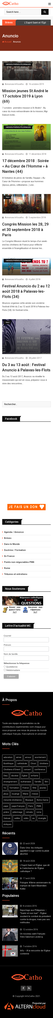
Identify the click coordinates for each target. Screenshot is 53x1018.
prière (6, 812)
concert (27, 769)
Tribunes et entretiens (15, 574)
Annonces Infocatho (14, 84)
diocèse (14, 775)
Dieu (6, 775)
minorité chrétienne (13, 800)
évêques (7, 824)
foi (5, 788)
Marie (25, 794)
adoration (8, 757)
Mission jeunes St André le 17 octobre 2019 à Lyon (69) (25, 96)
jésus (6, 794)
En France (9, 556)
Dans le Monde (12, 544)
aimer (18, 757)
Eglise (24, 775)
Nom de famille (11, 654)
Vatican (7, 818)
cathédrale (22, 763)
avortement (40, 757)
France (26, 788)
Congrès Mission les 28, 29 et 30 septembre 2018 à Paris (25, 229)
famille (38, 781)
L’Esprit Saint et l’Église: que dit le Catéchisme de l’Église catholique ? (35, 868)
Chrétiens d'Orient (12, 769)
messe (35, 794)
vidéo (26, 818)
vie (33, 818)
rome (38, 812)
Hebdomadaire (13, 670)
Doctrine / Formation (15, 550)
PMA (39, 806)
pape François (18, 806)
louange (15, 794)
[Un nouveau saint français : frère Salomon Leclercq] (10, 934)
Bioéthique (9, 763)
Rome (7, 568)
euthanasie (26, 781)
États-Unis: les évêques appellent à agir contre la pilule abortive (34, 850)
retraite (29, 812)
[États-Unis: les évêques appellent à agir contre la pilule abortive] (10, 848)
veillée (17, 818)
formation (14, 788)
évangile (42, 818)
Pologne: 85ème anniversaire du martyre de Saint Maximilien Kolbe (35, 885)
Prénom (7, 645)
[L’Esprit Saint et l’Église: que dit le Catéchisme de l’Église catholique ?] (10, 866)
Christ (33, 763)
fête (34, 788)
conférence (39, 769)
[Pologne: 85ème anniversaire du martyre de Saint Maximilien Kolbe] (10, 883)
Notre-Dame (42, 800)
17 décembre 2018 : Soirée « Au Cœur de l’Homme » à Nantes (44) (25, 166)
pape (6, 806)
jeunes (43, 788)
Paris (30, 806)
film (46, 781)
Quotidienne (12, 667)
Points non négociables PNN (19, 562)
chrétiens (44, 763)
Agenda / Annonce (14, 532)
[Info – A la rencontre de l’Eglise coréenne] (10, 951)
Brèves (7, 538)
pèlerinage (17, 812)
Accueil (7, 42)
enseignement (10, 781)
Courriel (7, 636)
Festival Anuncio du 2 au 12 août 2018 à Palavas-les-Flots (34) (26, 291)
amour (28, 757)
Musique (29, 800)
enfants (34, 775)
